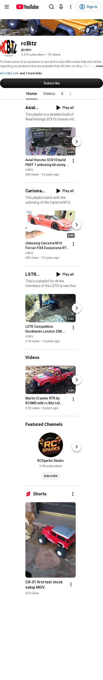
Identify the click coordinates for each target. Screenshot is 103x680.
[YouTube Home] (27, 6)
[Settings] (71, 7)
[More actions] (73, 161)
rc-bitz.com (11, 73)
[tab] (31, 94)
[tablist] (51, 94)
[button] (70, 94)
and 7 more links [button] (31, 73)
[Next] (76, 141)
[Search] (51, 7)
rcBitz (29, 169)
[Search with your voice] (61, 7)
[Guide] (7, 7)
